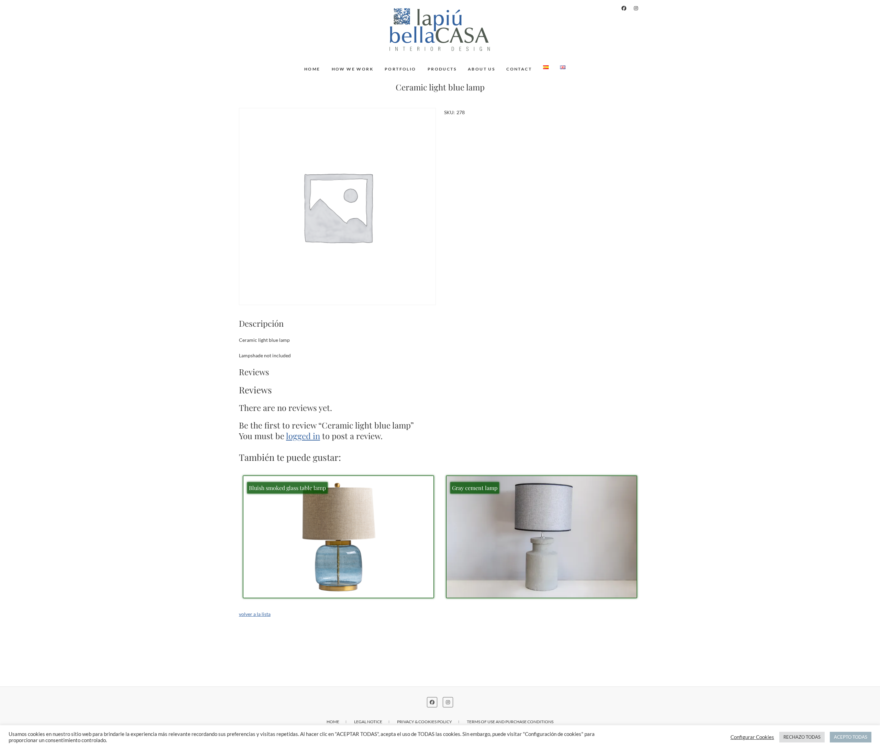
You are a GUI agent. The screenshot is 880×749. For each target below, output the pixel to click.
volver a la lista (255, 614)
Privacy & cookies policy (424, 721)
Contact (519, 69)
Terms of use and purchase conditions (510, 721)
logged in (303, 435)
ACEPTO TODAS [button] (850, 737)
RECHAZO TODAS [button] (802, 737)
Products (442, 69)
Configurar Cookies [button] (752, 737)
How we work (352, 69)
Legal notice (368, 721)
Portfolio (400, 69)
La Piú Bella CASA (272, 65)
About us (481, 69)
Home (312, 69)
